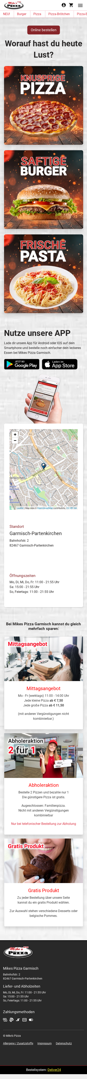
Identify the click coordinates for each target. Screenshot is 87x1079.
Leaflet (20, 507)
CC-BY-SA (71, 507)
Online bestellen (43, 30)
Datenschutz (64, 1043)
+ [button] (15, 434)
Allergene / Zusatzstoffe (18, 1043)
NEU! (6, 14)
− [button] (15, 440)
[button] (80, 5)
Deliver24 (54, 1070)
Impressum (44, 1043)
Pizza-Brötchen (59, 14)
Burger (21, 14)
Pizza (37, 14)
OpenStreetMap (45, 507)
